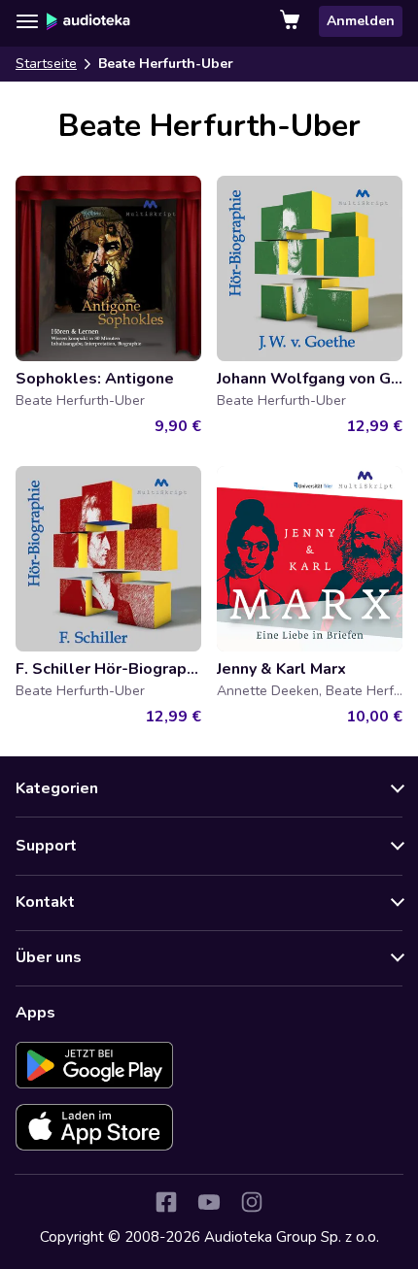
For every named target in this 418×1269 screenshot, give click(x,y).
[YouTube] (209, 1202)
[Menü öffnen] (27, 21)
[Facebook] (166, 1202)
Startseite (46, 63)
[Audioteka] (88, 21)
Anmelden (361, 21)
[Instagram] (251, 1202)
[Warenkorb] (291, 21)
